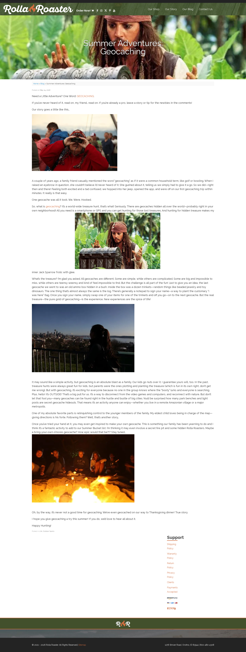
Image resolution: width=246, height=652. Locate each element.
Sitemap (82, 645)
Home (35, 84)
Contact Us (206, 9)
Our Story (171, 9)
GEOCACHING (85, 96)
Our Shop (153, 9)
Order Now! (83, 10)
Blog (42, 84)
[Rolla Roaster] (38, 9)
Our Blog (188, 9)
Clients (170, 582)
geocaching (53, 206)
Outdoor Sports (48, 531)
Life (40, 531)
